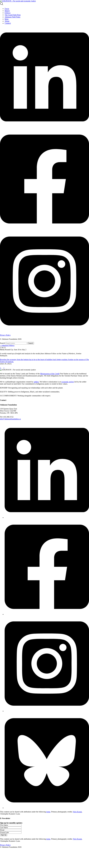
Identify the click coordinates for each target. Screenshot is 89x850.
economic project (67, 382)
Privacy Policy (5, 335)
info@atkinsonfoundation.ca (10, 419)
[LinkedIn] (47, 518)
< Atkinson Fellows (7, 345)
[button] (44, 4)
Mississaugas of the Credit (49, 374)
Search (2, 343)
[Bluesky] (47, 808)
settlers (36, 382)
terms (48, 812)
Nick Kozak (77, 812)
